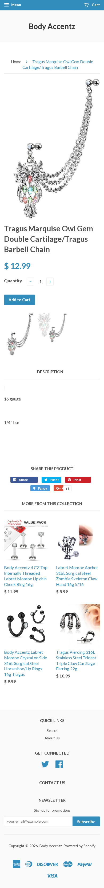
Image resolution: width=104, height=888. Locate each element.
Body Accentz (52, 26)
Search (52, 730)
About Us (52, 738)
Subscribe (86, 821)
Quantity (13, 280)
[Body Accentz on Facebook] (59, 764)
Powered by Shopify (79, 846)
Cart (95, 4)
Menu (15, 4)
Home (16, 61)
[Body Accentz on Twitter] (45, 764)
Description (50, 371)
